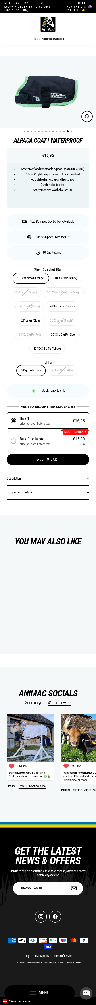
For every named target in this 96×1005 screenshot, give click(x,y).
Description (14, 479)
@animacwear (59, 702)
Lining (48, 363)
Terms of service (63, 956)
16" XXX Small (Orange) (30, 278)
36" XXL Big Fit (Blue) (63, 334)
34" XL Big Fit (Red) (30, 334)
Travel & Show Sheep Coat (32, 786)
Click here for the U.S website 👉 (76, 7)
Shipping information (19, 492)
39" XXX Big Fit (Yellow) (47, 348)
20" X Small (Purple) (25, 292)
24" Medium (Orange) (62, 306)
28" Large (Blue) (30, 320)
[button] (48, 420)
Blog (26, 956)
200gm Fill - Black (31, 370)
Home (34, 39)
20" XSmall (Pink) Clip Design (63, 292)
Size (44, 269)
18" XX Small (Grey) (66, 278)
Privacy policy (41, 956)
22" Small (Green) (30, 306)
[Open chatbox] (86, 993)
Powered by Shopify (74, 963)
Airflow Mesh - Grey (62, 370)
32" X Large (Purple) (61, 320)
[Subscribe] (73, 888)
